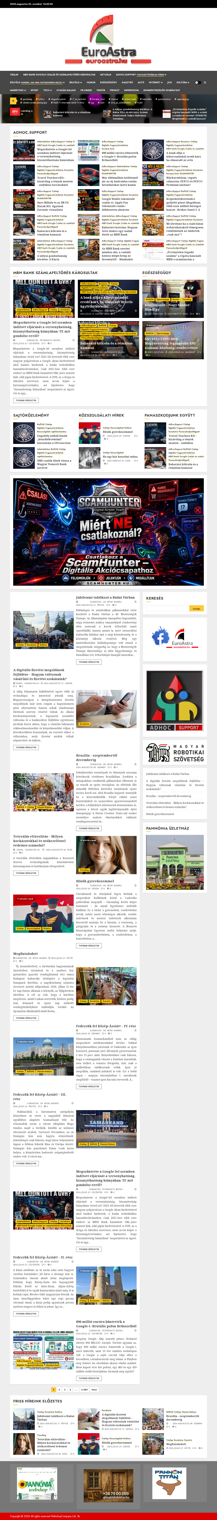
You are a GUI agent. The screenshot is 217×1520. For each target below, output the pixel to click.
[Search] (205, 83)
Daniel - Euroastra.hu (27, 683)
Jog (169, 82)
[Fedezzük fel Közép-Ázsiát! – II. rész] (106, 1286)
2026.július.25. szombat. (88, 1033)
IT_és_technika (79, 99)
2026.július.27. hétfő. (62, 958)
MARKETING (17, 90)
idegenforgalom (58, 99)
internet (114, 99)
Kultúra (182, 82)
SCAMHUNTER (109, 173)
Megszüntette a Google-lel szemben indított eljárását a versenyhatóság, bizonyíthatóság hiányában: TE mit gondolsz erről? (56, 156)
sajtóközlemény (58, 431)
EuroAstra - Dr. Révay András (106, 602)
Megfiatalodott (25, 953)
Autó (141, 82)
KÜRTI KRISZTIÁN (155, 314)
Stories (176, 299)
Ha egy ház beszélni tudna (120, 456)
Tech (46, 90)
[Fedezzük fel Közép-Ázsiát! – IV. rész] (43, 1056)
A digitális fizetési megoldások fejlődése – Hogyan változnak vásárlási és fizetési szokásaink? (40, 674)
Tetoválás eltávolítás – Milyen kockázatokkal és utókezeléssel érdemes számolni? (39, 840)
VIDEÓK (101, 90)
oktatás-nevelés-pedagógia (35, 102)
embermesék (130, 99)
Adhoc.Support (140, 74)
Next (94, 1389)
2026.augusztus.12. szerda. (58, 683)
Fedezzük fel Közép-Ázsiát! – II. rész (43, 1257)
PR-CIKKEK (86, 90)
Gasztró (127, 82)
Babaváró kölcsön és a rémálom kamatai (52, 232)
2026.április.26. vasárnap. (181, 352)
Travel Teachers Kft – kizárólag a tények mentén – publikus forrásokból (55, 181)
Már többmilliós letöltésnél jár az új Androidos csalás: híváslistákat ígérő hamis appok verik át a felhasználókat (120, 185)
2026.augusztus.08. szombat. (91, 767)
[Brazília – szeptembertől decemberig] (43, 792)
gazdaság (27, 99)
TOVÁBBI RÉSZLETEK (26, 400)
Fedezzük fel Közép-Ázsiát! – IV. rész (106, 1026)
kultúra (41, 99)
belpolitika (147, 99)
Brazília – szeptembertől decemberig (168, 796)
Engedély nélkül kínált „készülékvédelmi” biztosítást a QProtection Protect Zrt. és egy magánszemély (54, 443)
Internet (154, 82)
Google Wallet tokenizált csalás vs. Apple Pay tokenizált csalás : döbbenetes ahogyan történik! (118, 206)
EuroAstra (69, 170)
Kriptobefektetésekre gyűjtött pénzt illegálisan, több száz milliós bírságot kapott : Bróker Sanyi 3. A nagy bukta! (183, 206)
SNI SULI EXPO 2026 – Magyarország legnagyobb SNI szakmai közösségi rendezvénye (171, 343)
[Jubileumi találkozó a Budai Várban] (43, 630)
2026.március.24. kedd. (119, 461)
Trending (186, 299)
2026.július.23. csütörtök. (26, 343)
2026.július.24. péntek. (25, 1106)
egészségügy (183, 99)
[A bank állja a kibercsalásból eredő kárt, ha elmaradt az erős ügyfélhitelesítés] (153, 150)
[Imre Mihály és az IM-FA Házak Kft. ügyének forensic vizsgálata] (24, 200)
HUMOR (91, 82)
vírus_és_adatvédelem (121, 102)
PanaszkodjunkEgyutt (47, 173)
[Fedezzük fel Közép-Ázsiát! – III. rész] (106, 1129)
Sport (34, 90)
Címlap (14, 74)
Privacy (114, 90)
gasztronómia (164, 99)
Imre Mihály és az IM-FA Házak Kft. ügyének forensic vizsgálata (53, 206)
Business (185, 141)
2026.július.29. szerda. (119, 436)
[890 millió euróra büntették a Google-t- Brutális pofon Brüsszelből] (88, 150)
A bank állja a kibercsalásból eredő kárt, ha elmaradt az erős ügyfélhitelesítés (184, 158)
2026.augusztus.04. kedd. (59, 850)
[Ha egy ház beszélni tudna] (89, 458)
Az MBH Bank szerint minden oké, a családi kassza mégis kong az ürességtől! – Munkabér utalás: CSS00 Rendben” (117, 256)
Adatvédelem (43, 141)
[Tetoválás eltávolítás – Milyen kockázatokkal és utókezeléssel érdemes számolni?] (106, 855)
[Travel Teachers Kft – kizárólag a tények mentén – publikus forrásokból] (24, 175)
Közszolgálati (43, 431)
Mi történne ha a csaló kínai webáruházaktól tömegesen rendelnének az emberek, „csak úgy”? (184, 229)
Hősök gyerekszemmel (118, 432)
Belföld (74, 82)
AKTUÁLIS (105, 74)
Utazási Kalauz (66, 90)
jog (92, 102)
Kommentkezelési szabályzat (161, 90)
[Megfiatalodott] (106, 986)
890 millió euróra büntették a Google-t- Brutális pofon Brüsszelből (120, 156)
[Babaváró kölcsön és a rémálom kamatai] (24, 225)
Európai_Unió (98, 99)
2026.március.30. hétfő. (92, 355)
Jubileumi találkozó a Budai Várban (105, 597)
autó (102, 102)
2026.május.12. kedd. (178, 314)
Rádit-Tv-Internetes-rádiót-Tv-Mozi (69, 102)
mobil (139, 102)
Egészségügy (108, 82)
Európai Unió (108, 148)
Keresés (154, 598)
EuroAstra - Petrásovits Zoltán (43, 340)
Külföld (36, 82)
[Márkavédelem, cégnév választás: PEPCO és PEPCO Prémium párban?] (153, 175)
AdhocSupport (58, 141)
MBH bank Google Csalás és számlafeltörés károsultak (59, 74)
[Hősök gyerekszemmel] (89, 433)
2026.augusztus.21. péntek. (90, 605)
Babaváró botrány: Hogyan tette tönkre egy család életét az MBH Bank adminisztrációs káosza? (120, 233)
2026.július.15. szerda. (91, 314)
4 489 (84, 1389)
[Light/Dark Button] (198, 82)
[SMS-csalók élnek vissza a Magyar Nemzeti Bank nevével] (24, 458)
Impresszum (131, 90)
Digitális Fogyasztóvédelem (115, 145)
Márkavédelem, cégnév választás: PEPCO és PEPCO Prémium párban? (184, 181)
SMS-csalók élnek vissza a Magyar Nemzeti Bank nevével (54, 464)
